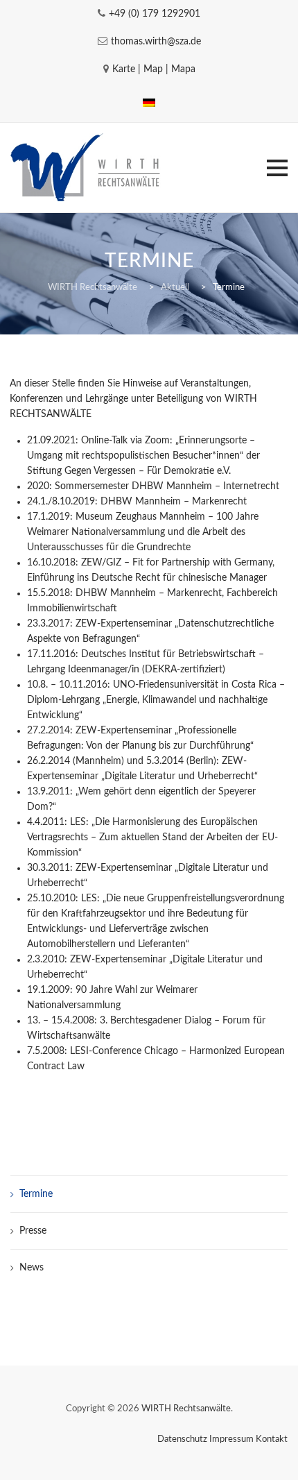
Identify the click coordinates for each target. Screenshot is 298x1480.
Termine (36, 1194)
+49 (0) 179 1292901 (154, 14)
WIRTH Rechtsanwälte (186, 1408)
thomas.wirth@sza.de (156, 41)
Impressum (231, 1439)
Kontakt (272, 1439)
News (31, 1268)
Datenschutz (182, 1439)
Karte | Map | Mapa (153, 69)
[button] (277, 168)
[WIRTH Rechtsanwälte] (86, 168)
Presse (32, 1231)
